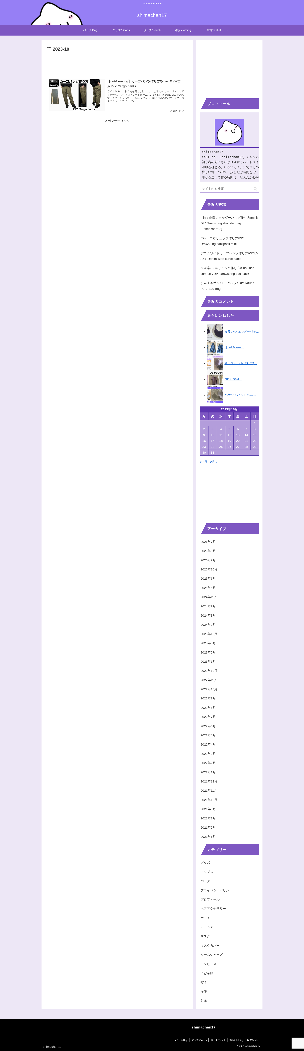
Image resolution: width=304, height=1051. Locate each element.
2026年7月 (208, 542)
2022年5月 (208, 735)
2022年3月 (208, 754)
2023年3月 (208, 643)
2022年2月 (208, 763)
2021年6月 (208, 836)
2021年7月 (208, 827)
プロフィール (210, 899)
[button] (255, 189)
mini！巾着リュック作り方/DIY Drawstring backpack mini (222, 241)
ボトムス (207, 927)
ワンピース (208, 964)
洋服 (204, 991)
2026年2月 (208, 560)
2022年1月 (208, 772)
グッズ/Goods (199, 1040)
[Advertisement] (117, 63)
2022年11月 (209, 680)
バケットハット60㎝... (240, 395)
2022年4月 (208, 744)
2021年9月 (208, 809)
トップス (207, 872)
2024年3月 (208, 615)
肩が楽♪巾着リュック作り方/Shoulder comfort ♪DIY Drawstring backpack (227, 270)
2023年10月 (209, 634)
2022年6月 (208, 726)
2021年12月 (209, 781)
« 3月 (203, 462)
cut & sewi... (233, 379)
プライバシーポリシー (216, 890)
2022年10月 (209, 689)
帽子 (204, 982)
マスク (205, 936)
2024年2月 (208, 624)
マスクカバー (210, 945)
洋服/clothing (236, 1040)
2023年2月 (208, 652)
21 (246, 441)
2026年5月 (208, 551)
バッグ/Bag (181, 1040)
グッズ (205, 862)
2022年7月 (208, 717)
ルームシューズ (212, 955)
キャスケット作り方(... (240, 363)
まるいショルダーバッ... (241, 331)
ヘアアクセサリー (213, 908)
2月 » (214, 462)
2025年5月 (208, 588)
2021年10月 (209, 800)
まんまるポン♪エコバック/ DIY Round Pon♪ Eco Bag (227, 285)
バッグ (205, 881)
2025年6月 (208, 578)
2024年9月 (208, 606)
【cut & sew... (234, 347)
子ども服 (207, 973)
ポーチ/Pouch (218, 1040)
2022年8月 (208, 707)
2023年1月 (208, 661)
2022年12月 (209, 671)
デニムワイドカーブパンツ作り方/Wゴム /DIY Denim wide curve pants (229, 256)
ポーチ (205, 918)
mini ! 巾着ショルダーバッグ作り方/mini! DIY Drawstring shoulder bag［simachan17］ (229, 223)
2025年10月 (209, 569)
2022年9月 (208, 698)
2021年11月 (209, 790)
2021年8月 (208, 818)
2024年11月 (209, 597)
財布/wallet (253, 1040)
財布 (204, 1001)
